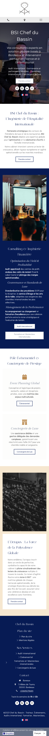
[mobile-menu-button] (41, 19)
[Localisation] (24, 20)
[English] (26, 95)
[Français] (22, 95)
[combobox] (39, 733)
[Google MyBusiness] (22, 88)
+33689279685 (26, 690)
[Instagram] (32, 88)
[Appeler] (8, 20)
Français (37, 733)
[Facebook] (17, 88)
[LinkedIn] (27, 88)
